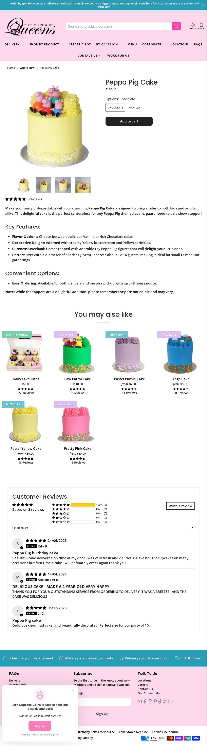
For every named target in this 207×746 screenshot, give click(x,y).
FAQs (198, 44)
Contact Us (88, 55)
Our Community (149, 693)
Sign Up (102, 713)
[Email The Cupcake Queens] (140, 702)
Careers (143, 685)
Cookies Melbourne (165, 732)
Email (78, 693)
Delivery (14, 680)
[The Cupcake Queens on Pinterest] (155, 702)
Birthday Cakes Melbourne (96, 732)
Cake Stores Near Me (133, 732)
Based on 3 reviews (28, 509)
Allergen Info (18, 685)
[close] (203, 5)
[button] (15, 199)
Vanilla (134, 107)
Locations (180, 44)
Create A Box (80, 44)
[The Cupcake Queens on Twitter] (165, 702)
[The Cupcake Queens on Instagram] (150, 702)
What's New (27, 68)
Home (11, 68)
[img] (36, 540)
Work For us (118, 55)
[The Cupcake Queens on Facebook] (145, 702)
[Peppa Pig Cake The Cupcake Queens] (54, 125)
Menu (132, 44)
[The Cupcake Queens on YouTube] (170, 702)
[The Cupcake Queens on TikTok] (160, 702)
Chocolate (115, 107)
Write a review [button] (180, 505)
